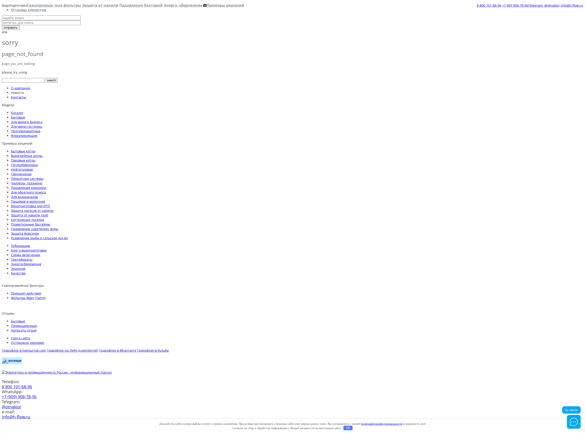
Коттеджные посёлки (27, 220)
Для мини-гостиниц (26, 126)
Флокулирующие (24, 135)
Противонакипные (25, 131)
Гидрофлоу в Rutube (153, 350)
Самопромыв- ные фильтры (54, 5)
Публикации (20, 246)
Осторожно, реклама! (27, 342)
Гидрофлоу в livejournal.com (24, 350)
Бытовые (18, 117)
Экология (18, 268)
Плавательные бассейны (30, 224)
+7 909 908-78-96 (515, 5)
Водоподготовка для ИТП (30, 206)
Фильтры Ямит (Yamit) (28, 298)
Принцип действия (26, 293)
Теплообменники (24, 165)
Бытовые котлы (23, 151)
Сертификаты (21, 259)
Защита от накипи (100, 5)
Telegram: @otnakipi (544, 5)
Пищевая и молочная (28, 201)
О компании (20, 88)
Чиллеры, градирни (26, 183)
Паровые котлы (23, 160)
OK (348, 428)
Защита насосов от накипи (32, 210)
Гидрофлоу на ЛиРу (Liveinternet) (72, 350)
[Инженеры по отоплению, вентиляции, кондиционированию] (12, 363)
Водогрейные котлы (27, 156)
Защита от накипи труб (29, 215)
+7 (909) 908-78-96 (19, 396)
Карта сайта (20, 338)
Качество (18, 273)
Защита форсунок (25, 233)
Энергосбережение (26, 264)
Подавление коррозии (28, 188)
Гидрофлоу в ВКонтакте (117, 350)
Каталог (17, 113)
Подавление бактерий (141, 5)
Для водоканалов (24, 197)
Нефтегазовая (22, 169)
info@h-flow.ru (572, 5)
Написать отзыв (23, 330)
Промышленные (24, 326)
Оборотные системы (27, 178)
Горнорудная (21, 174)
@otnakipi (11, 406)
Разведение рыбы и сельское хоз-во (39, 238)
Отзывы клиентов (28, 9)
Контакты (18, 97)
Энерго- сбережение (183, 5)
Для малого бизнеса (27, 122)
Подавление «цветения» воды (34, 229)
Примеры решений (225, 5)
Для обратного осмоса (28, 192)
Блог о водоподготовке (29, 250)
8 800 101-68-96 (489, 5)
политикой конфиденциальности (381, 423)
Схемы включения (25, 255)
